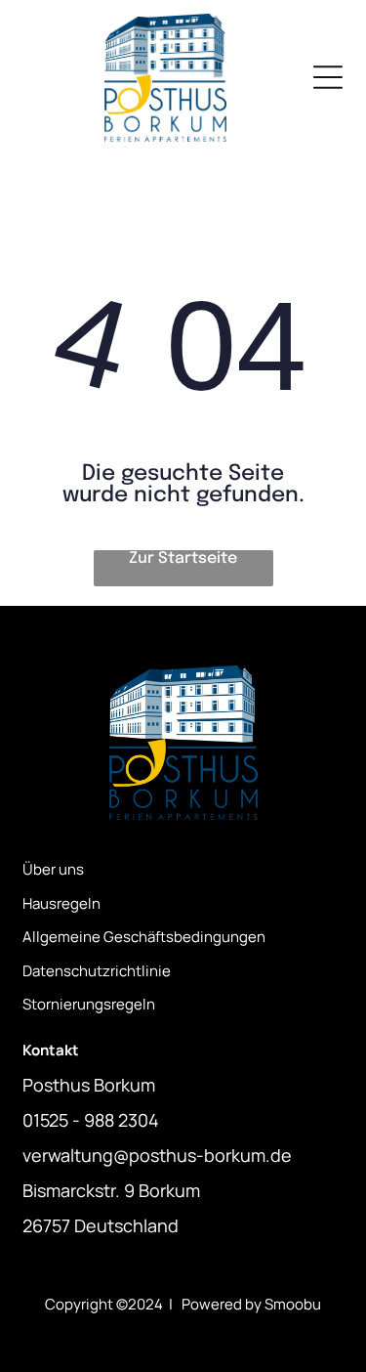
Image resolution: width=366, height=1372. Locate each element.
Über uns (53, 869)
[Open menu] (328, 77)
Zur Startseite (183, 558)
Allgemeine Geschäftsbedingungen (143, 936)
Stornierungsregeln (88, 1004)
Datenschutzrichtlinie (96, 971)
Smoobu (292, 1304)
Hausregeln (61, 903)
